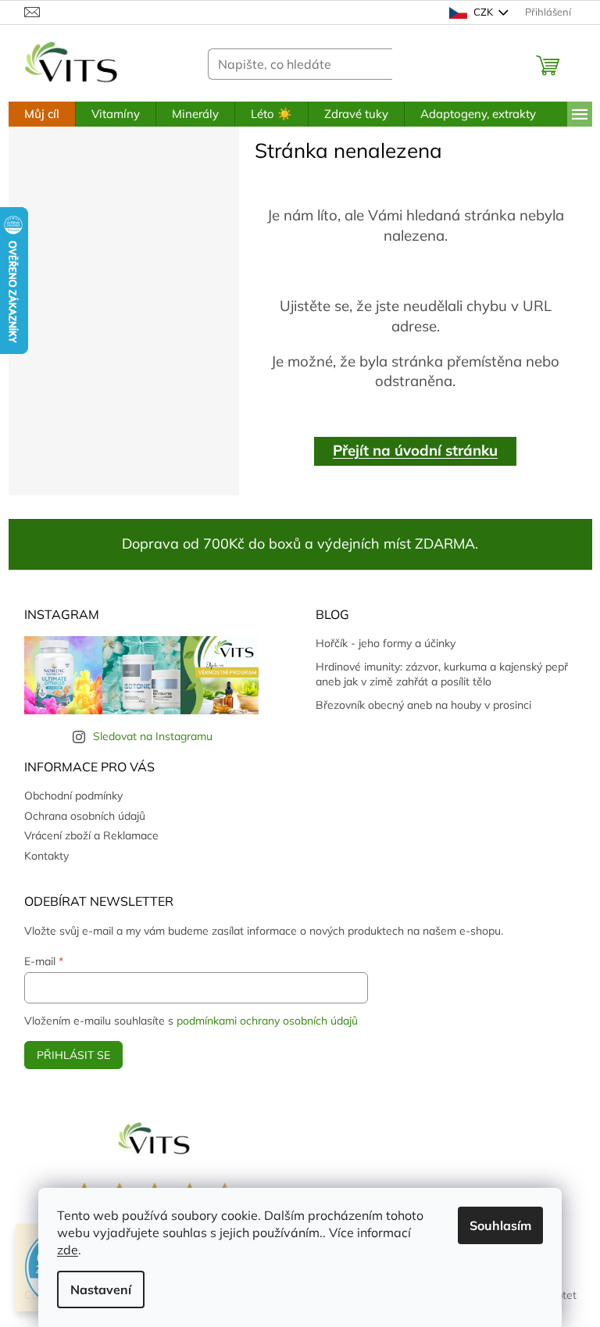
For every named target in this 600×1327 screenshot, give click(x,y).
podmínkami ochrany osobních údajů (267, 1021)
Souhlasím (500, 1225)
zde (67, 1249)
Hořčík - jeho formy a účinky (385, 643)
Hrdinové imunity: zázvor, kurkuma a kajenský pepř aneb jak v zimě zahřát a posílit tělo (442, 674)
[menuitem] (42, 114)
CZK (483, 11)
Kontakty (46, 856)
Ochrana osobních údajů (84, 816)
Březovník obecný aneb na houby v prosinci (423, 705)
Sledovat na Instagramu (152, 736)
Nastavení (100, 1289)
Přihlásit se (73, 1055)
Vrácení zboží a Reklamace (91, 835)
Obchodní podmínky (73, 796)
